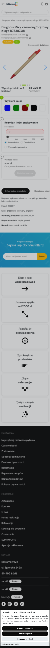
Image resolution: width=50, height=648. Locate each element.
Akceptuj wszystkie (25, 628)
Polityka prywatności (10, 644)
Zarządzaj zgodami (25, 639)
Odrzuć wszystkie (25, 634)
